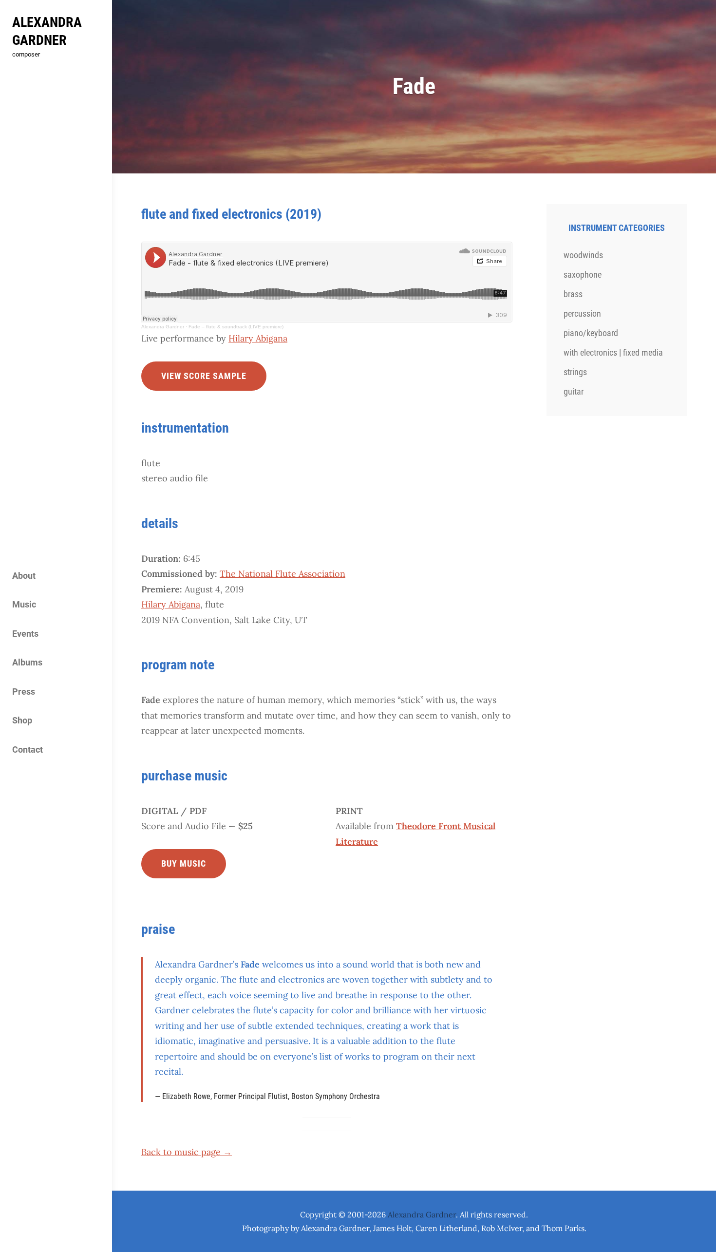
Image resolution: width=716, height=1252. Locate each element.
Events (25, 633)
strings (575, 372)
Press (23, 691)
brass (573, 294)
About (24, 575)
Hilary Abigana (257, 338)
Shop (22, 720)
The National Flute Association (282, 573)
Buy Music (183, 863)
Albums (27, 662)
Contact (27, 749)
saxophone (583, 274)
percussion (582, 313)
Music (24, 604)
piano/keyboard (591, 333)
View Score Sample (203, 376)
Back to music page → (186, 1151)
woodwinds (583, 255)
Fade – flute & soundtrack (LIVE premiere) (235, 326)
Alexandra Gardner (162, 326)
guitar (574, 391)
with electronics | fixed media (613, 352)
